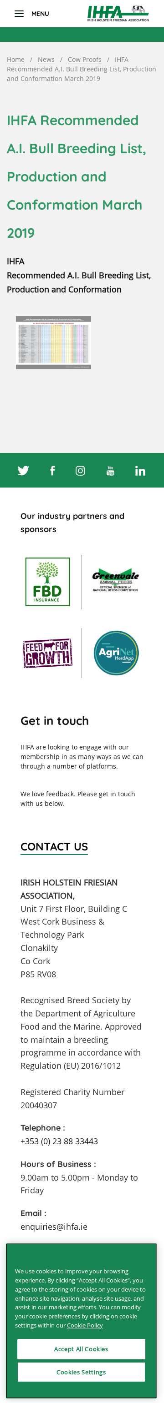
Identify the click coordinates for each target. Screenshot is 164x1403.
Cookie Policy (85, 1325)
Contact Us (54, 846)
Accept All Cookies (81, 1349)
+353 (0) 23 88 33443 (59, 1141)
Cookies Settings (81, 1372)
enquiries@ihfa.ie (53, 1226)
